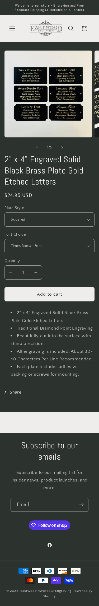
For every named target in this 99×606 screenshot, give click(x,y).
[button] (12, 28)
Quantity (12, 261)
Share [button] (15, 392)
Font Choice (15, 234)
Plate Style (14, 208)
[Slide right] (62, 148)
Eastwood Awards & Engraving (46, 591)
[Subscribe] (81, 505)
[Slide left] (37, 148)
